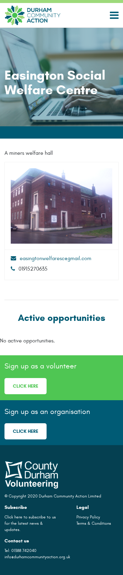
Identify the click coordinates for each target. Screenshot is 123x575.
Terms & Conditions (93, 523)
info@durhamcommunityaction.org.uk (37, 556)
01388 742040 (23, 550)
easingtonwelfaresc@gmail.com (54, 258)
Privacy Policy (88, 517)
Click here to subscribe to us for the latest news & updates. (30, 523)
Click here (25, 386)
